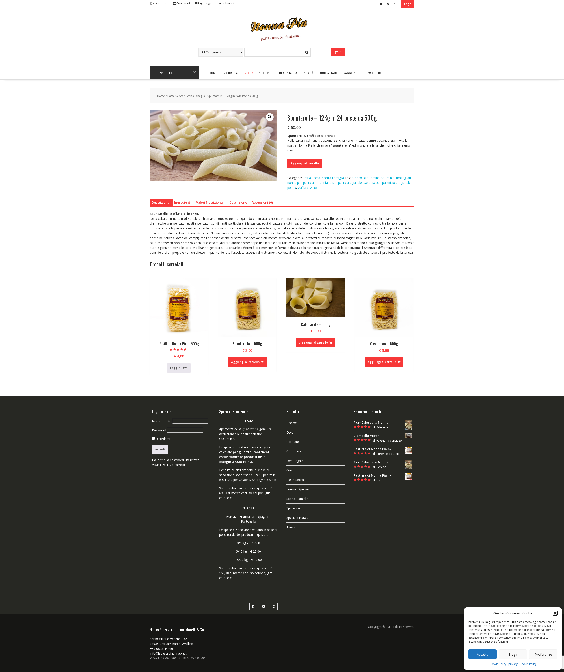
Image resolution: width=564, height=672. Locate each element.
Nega (513, 654)
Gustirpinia (293, 451)
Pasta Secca (175, 96)
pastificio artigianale (396, 183)
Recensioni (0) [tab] (262, 202)
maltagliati (403, 178)
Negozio (250, 72)
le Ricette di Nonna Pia (280, 72)
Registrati (192, 460)
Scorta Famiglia (195, 96)
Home (213, 72)
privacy (513, 664)
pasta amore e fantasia (319, 183)
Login (407, 4)
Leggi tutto (179, 368)
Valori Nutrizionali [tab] (210, 202)
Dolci (290, 432)
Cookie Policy (498, 664)
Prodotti (166, 72)
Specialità (293, 508)
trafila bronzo (307, 187)
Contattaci (328, 72)
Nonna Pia (231, 72)
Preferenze (543, 654)
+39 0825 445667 (162, 648)
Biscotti (291, 423)
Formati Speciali (297, 489)
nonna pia (294, 183)
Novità (309, 72)
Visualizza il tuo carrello (168, 465)
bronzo (357, 178)
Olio (289, 470)
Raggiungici (352, 72)
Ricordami (162, 439)
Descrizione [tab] (160, 202)
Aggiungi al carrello (304, 163)
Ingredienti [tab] (182, 202)
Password (159, 430)
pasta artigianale (350, 183)
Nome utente (161, 421)
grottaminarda (374, 178)
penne (291, 187)
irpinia (390, 178)
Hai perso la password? (168, 460)
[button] (555, 613)
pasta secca (372, 183)
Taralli (290, 527)
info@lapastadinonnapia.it (168, 653)
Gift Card (292, 442)
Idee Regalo (294, 461)
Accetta (482, 654)
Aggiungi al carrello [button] (245, 362)
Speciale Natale (297, 518)
